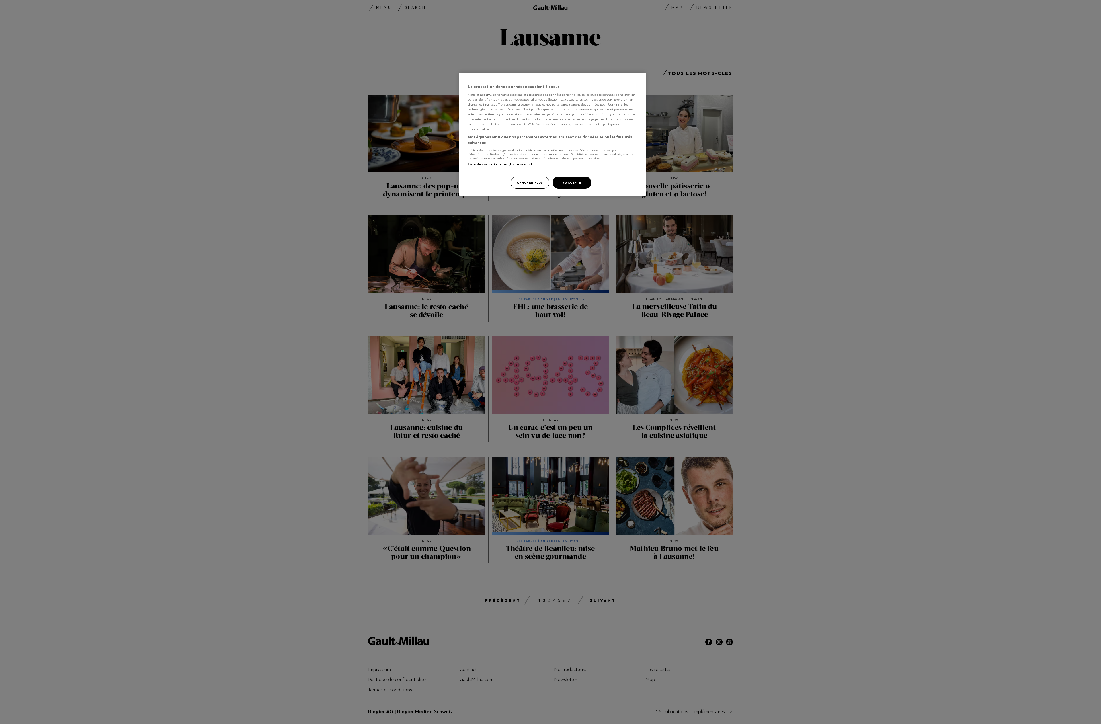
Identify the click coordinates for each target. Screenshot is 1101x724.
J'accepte (571, 182)
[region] (552, 134)
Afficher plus (530, 182)
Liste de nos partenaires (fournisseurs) (500, 164)
